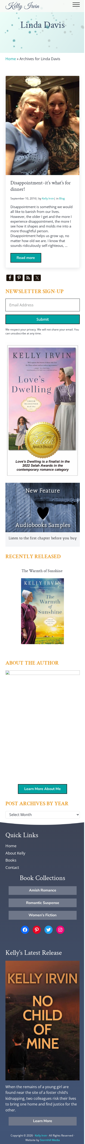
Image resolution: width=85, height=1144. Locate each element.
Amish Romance (42, 890)
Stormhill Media (50, 1140)
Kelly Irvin (41, 1135)
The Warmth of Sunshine (42, 570)
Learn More (42, 1120)
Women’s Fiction (42, 915)
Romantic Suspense (42, 902)
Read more (29, 258)
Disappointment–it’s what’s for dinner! (40, 186)
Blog (62, 198)
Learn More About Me (42, 788)
